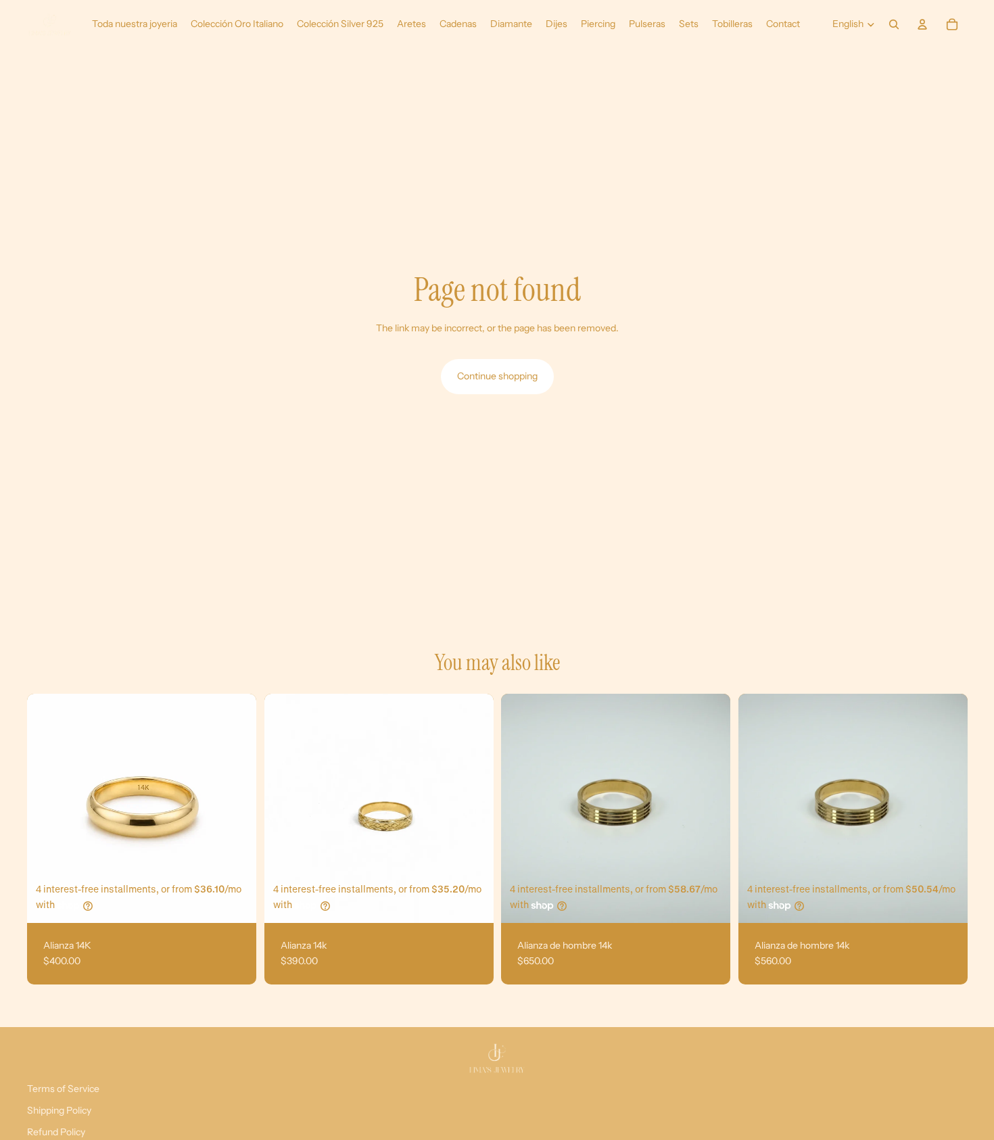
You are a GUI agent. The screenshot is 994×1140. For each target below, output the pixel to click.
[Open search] (894, 24)
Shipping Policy (59, 1110)
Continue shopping (497, 376)
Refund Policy (56, 1132)
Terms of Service (63, 1089)
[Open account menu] (922, 24)
